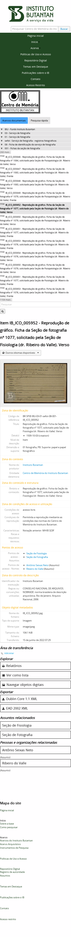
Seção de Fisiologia (36, 553)
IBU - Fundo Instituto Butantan (20, 129)
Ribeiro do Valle (34, 568)
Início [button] (34, 42)
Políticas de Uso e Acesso (35, 54)
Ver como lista (16, 675)
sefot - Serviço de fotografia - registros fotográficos (30, 140)
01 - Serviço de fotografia (17, 136)
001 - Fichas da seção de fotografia (22, 148)
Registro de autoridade (12, 872)
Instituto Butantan (33, 465)
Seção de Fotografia (37, 557)
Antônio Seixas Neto (37, 565)
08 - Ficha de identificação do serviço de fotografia (30, 144)
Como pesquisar (9, 827)
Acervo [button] (35, 48)
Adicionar (9, 653)
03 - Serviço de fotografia (17, 133)
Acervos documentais (14, 120)
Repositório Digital (35, 60)
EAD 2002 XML (16, 708)
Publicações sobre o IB (35, 73)
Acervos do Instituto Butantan (16, 840)
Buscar (64, 29)
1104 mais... (6, 299)
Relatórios (13, 665)
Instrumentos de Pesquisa (14, 847)
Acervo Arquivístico (10, 844)
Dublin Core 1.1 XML (21, 699)
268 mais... (5, 152)
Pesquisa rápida (39, 120)
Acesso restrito (8, 919)
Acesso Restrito (35, 85)
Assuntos (5, 875)
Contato (35, 79)
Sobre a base (7, 823)
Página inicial (35, 35)
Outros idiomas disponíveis (20, 352)
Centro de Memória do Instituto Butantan (45, 473)
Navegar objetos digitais (25, 684)
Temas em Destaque (35, 66)
